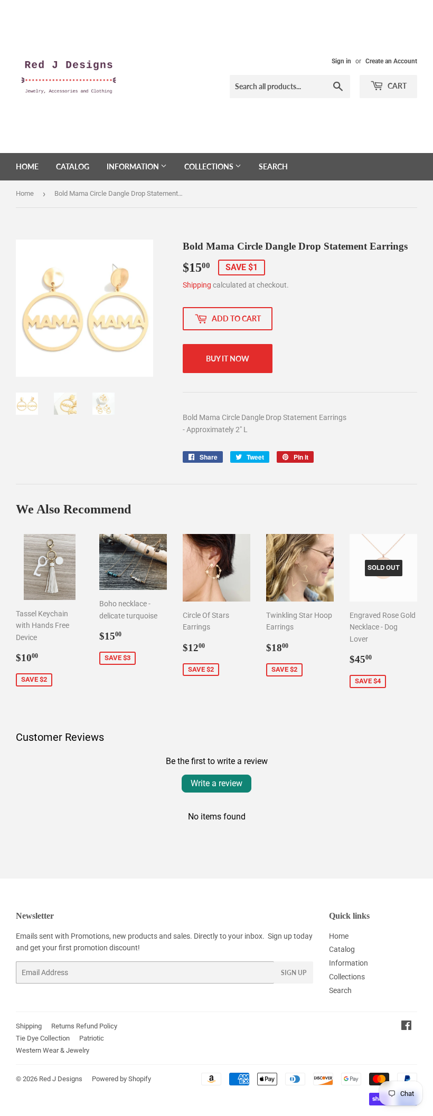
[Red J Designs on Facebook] (406, 1027)
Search (273, 166)
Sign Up (293, 973)
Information (134, 166)
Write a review (216, 783)
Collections (209, 166)
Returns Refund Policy (84, 1026)
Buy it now (227, 358)
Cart (396, 85)
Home (27, 166)
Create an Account (391, 61)
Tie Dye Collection (43, 1038)
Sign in (341, 61)
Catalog (72, 166)
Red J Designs (60, 1079)
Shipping (197, 285)
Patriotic (91, 1038)
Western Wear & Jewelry (52, 1050)
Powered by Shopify (121, 1079)
